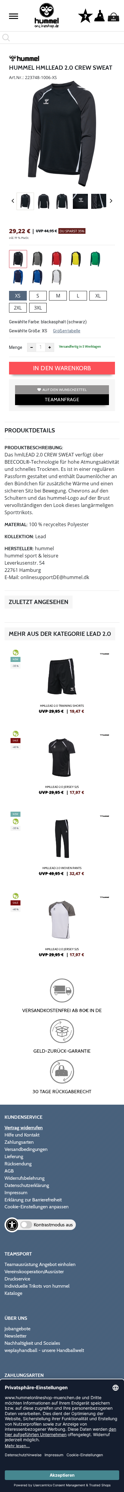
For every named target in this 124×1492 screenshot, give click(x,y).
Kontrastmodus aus (53, 1225)
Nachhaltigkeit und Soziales (32, 1343)
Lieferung (14, 1156)
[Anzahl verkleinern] (31, 347)
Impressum (16, 1192)
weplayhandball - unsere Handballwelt (44, 1350)
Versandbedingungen (26, 1149)
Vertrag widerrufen (24, 1127)
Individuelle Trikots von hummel (37, 1286)
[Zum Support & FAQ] (85, 15)
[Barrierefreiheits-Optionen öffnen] (12, 1224)
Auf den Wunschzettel (64, 389)
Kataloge (13, 1293)
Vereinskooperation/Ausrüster (34, 1271)
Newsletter (15, 1336)
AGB (9, 1171)
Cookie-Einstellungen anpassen (37, 1207)
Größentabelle (66, 330)
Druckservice (17, 1279)
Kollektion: (19, 536)
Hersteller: (19, 548)
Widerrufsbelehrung (25, 1178)
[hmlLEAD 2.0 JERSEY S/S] (62, 765)
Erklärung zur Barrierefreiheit (33, 1200)
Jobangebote (17, 1329)
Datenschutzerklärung (27, 1185)
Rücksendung (18, 1164)
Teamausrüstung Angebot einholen (40, 1264)
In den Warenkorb (62, 368)
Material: (16, 524)
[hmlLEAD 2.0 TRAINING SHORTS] (62, 684)
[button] (14, 16)
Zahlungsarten (19, 1142)
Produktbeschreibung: (34, 447)
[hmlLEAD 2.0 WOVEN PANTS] (62, 846)
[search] (62, 38)
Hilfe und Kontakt (22, 1135)
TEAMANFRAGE (62, 399)
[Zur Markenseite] (24, 59)
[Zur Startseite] (46, 16)
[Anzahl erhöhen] (49, 347)
